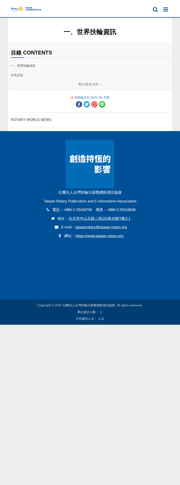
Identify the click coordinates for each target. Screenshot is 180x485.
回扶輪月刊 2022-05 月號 (91, 97)
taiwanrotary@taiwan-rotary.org (101, 227)
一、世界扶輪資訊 (23, 65)
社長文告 (17, 75)
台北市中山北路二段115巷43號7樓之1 (99, 218)
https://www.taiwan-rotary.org (99, 236)
